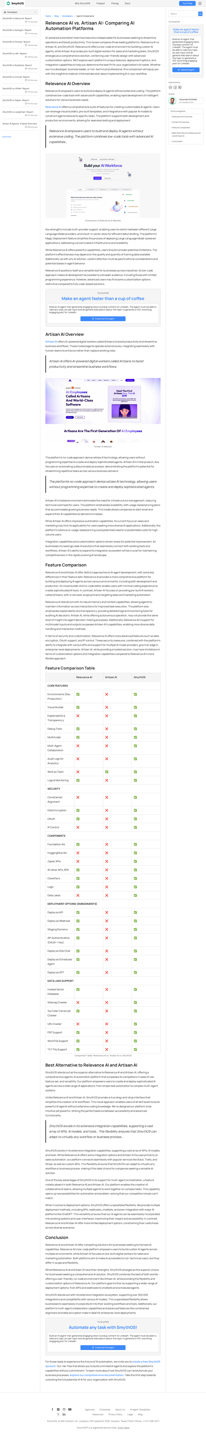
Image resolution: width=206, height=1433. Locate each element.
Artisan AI (51, 341)
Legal (130, 1414)
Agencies (89, 1409)
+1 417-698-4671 (151, 1421)
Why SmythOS (82, 3)
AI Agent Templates (140, 1409)
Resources (97, 1414)
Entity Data (123, 1427)
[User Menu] (200, 3)
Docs (127, 3)
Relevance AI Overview (182, 116)
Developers (67, 16)
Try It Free (187, 3)
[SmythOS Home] (15, 3)
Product (101, 3)
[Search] (200, 14)
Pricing (114, 3)
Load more (6, 136)
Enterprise (105, 1409)
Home (48, 16)
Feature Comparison (181, 127)
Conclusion (177, 141)
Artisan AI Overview (180, 122)
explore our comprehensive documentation (97, 1375)
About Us (120, 1409)
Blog (57, 16)
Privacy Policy (115, 1414)
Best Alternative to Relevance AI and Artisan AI (186, 134)
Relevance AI (53, 107)
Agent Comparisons (85, 16)
